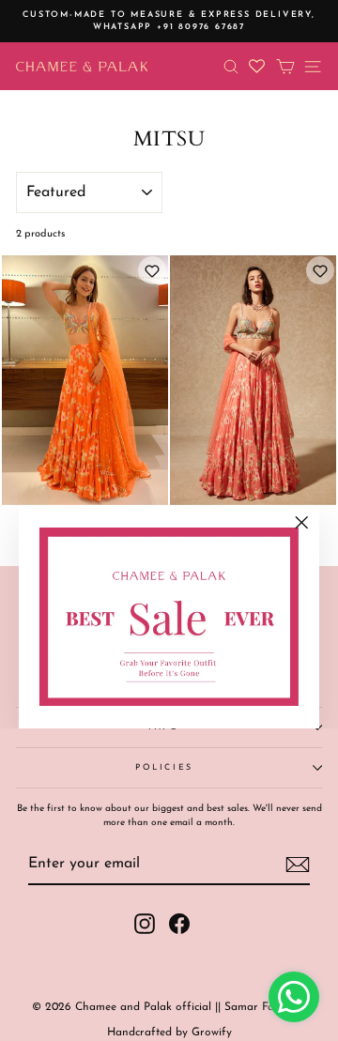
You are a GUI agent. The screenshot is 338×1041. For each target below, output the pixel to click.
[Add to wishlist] (152, 270)
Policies (164, 767)
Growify (212, 1032)
